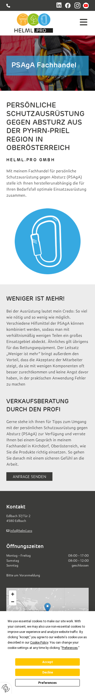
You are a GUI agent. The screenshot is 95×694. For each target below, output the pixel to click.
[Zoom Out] (12, 602)
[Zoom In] (12, 594)
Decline (47, 672)
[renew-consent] (5, 688)
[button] (78, 23)
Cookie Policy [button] (39, 642)
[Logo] (33, 23)
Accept (47, 662)
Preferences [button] (70, 648)
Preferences (47, 683)
